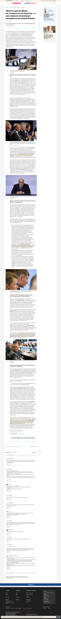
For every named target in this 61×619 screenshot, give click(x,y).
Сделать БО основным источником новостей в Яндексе (23, 437)
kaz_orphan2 (10, 544)
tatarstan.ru (12, 362)
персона (45, 8)
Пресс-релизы (7, 597)
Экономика (23, 7)
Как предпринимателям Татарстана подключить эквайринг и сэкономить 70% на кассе (49, 36)
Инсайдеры (27, 597)
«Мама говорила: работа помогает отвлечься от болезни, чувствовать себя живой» (49, 15)
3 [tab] (49, 22)
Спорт (7, 590)
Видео (17, 594)
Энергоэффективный (11, 502)
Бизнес (7, 7)
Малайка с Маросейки (11, 458)
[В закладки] (40, 26)
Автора (18, 452)
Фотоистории (18, 597)
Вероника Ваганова (13, 430)
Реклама (17, 599)
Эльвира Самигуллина (19, 430)
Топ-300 (27, 602)
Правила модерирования (9, 578)
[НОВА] (17, 3)
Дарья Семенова (50, 10)
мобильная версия (29, 608)
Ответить (14, 465)
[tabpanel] (49, 15)
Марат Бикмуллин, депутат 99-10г (13, 555)
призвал (27, 169)
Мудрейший (10, 468)
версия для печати (34, 446)
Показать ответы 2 (9, 465)
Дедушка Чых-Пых (11, 529)
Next (54, 22)
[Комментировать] (40, 23)
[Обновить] (40, 451)
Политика (11, 7)
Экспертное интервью (31, 590)
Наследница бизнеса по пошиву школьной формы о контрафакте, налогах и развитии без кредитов (48, 19)
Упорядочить (34, 452)
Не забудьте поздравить (29, 594)
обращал (16, 168)
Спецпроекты (28, 599)
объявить (11, 326)
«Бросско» (49, 11)
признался (27, 79)
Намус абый (10, 495)
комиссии (18, 100)
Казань (7, 3)
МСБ (15, 7)
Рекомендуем (46, 33)
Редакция (7, 599)
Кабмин (18, 7)
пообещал (16, 303)
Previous (44, 22)
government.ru (12, 72)
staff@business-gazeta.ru (47, 602)
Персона (7, 594)
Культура (18, 590)
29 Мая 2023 (7, 21)
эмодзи (10, 490)
